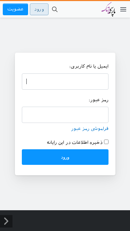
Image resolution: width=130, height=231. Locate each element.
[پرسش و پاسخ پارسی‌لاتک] (108, 12)
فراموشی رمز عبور (90, 128)
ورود (39, 9)
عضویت (15, 9)
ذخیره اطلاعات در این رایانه (75, 142)
